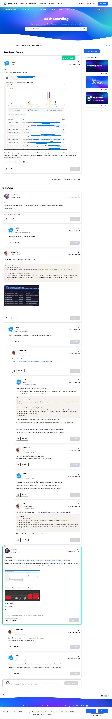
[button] (91, 711)
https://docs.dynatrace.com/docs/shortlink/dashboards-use (34, 361)
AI (28, 9)
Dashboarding (26, 45)
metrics (27, 162)
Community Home (10, 9)
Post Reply (71, 683)
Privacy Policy (65, 712)
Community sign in (100, 9)
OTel (34, 9)
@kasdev (9, 557)
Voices (60, 9)
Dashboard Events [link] (37, 45)
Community (69, 9)
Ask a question (92, 51)
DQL (42, 456)
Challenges (52, 9)
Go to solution (69, 58)
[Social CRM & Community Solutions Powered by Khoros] (105, 695)
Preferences (97, 715)
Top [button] (6, 695)
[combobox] (56, 29)
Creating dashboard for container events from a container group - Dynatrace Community (42, 560)
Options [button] (106, 45)
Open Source (42, 9)
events (21, 162)
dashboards (13, 162)
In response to (23, 232)
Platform (22, 9)
